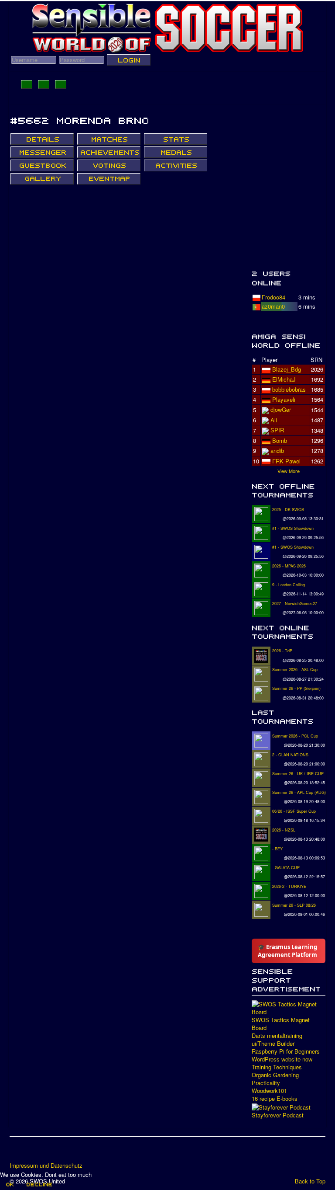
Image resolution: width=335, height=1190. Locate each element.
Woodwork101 (269, 1091)
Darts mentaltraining (277, 1036)
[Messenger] (42, 152)
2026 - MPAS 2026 (289, 566)
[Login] (128, 60)
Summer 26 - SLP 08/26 (294, 905)
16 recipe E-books (274, 1099)
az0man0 (273, 306)
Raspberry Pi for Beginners (286, 1051)
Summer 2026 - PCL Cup (295, 736)
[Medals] (175, 152)
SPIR (277, 430)
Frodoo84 (273, 297)
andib (277, 450)
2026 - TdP (282, 651)
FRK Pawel (286, 461)
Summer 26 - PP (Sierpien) (296, 688)
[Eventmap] (108, 178)
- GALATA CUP (286, 867)
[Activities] (175, 165)
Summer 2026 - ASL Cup (295, 669)
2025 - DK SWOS (288, 509)
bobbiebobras (289, 389)
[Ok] (9, 1184)
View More (288, 470)
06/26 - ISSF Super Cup (294, 811)
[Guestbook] (42, 165)
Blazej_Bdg (286, 369)
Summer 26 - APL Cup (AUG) (299, 792)
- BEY (277, 849)
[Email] (67, 1152)
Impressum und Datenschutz (46, 1165)
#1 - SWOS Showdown (293, 528)
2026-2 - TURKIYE (289, 886)
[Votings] (108, 165)
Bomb (279, 440)
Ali (273, 420)
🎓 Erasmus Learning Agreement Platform (287, 951)
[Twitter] (33, 1152)
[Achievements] (108, 152)
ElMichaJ (284, 379)
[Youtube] (50, 1152)
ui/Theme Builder (273, 1043)
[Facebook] (17, 1152)
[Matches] (108, 139)
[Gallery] (42, 178)
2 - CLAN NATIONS (290, 755)
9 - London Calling (288, 585)
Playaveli (283, 399)
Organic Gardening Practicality (275, 1079)
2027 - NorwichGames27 (294, 603)
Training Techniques (277, 1067)
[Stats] (175, 139)
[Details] (42, 139)
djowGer (280, 409)
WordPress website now (282, 1059)
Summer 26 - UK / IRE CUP (298, 773)
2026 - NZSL (283, 830)
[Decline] (39, 1184)
